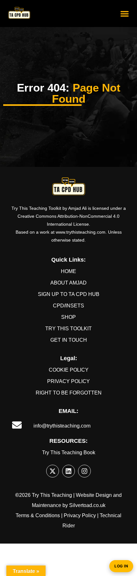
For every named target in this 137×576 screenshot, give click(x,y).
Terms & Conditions (38, 515)
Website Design (94, 495)
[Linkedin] (68, 471)
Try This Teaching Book (68, 452)
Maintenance (46, 505)
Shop (68, 317)
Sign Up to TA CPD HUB (68, 294)
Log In (121, 566)
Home (68, 271)
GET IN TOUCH (68, 340)
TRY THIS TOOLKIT (68, 328)
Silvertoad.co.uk (87, 505)
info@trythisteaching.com (61, 426)
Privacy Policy (68, 381)
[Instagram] (84, 471)
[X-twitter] (52, 471)
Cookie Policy (69, 370)
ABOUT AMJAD (68, 282)
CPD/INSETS (68, 305)
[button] (124, 13)
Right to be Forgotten (69, 392)
